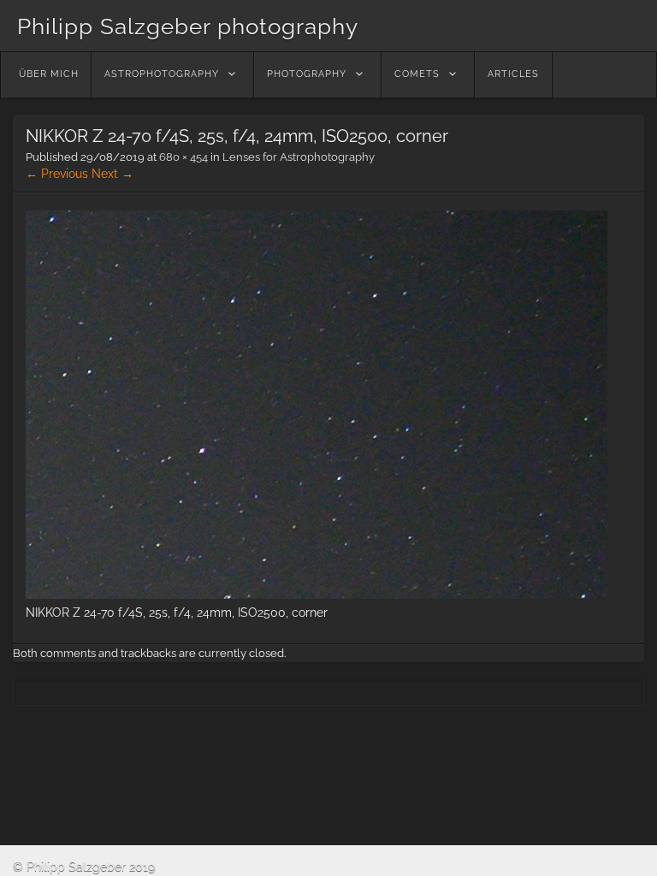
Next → (112, 174)
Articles (513, 74)
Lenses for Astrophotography (298, 157)
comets (417, 74)
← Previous (57, 174)
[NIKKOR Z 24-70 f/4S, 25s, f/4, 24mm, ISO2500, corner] (316, 594)
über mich (49, 74)
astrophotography (161, 74)
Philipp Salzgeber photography (187, 26)
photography (306, 74)
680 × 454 (183, 157)
